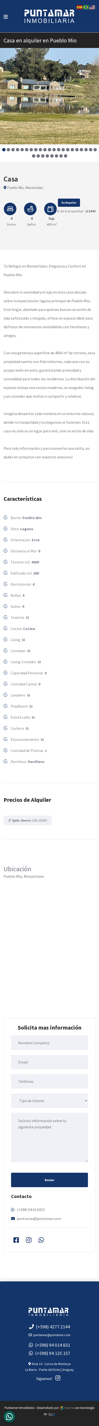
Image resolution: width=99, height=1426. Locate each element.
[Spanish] (80, 6)
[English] (92, 6)
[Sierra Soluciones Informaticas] (51, 1414)
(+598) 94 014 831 (31, 1209)
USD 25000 (27, 820)
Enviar (49, 1180)
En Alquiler (69, 202)
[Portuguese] (86, 6)
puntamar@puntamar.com (39, 1218)
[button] (4, 149)
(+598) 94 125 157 (51, 1353)
